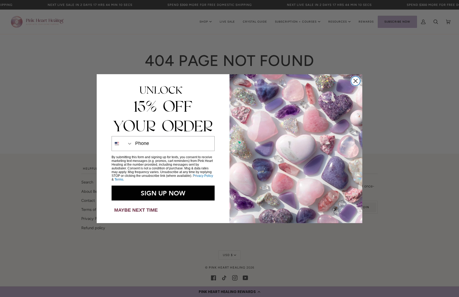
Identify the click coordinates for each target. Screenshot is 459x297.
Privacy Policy (203, 176)
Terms (118, 179)
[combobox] (122, 143)
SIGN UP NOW (163, 193)
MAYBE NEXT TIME (136, 210)
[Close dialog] (355, 81)
